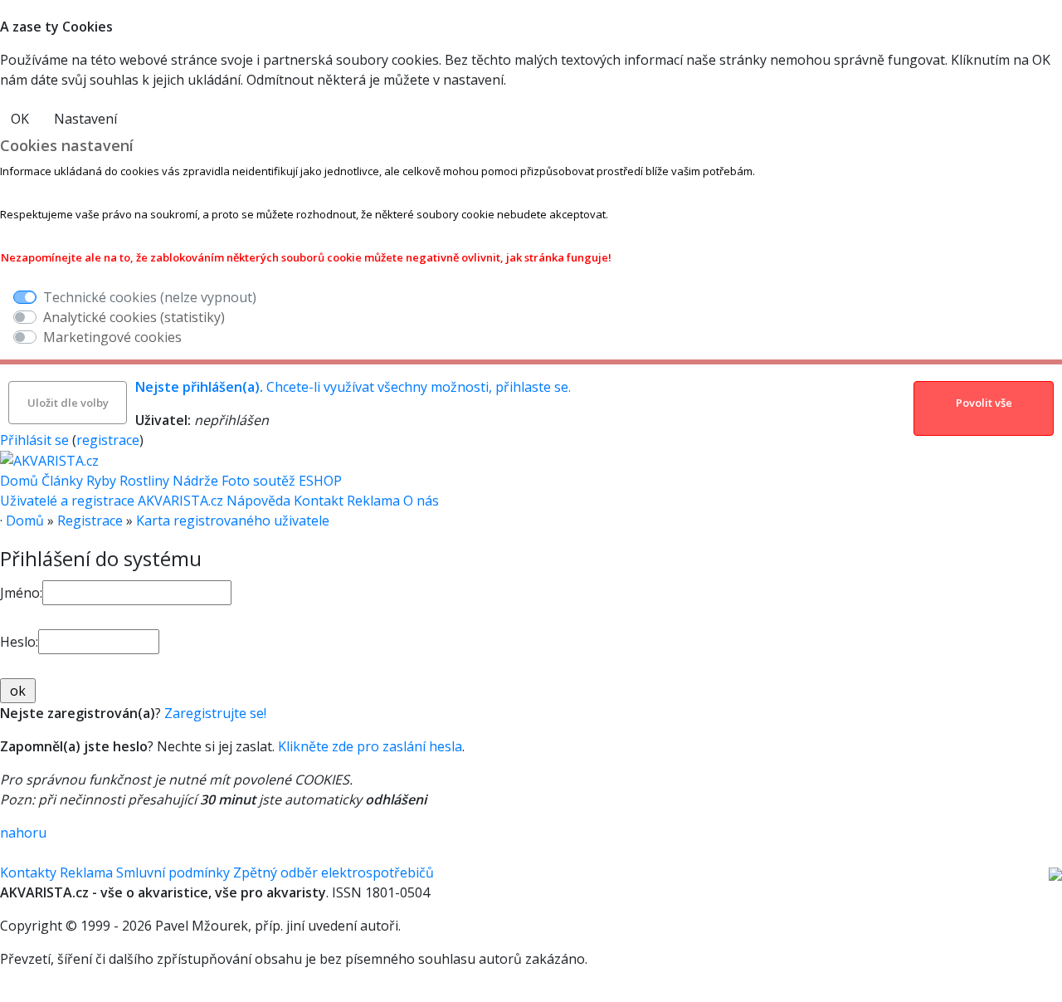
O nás (421, 500)
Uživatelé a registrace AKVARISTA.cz (113, 500)
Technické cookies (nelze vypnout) (149, 297)
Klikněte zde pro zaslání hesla (370, 746)
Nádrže (195, 481)
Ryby (101, 481)
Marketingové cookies (112, 337)
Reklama (375, 500)
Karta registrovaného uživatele (232, 520)
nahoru (23, 833)
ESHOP (320, 481)
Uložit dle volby (68, 402)
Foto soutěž (258, 481)
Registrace (90, 520)
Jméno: (21, 593)
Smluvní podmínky (173, 872)
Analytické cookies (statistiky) (134, 317)
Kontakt (320, 500)
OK (20, 119)
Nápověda (260, 500)
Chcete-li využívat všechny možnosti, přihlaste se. (353, 387)
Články (62, 481)
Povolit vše (984, 402)
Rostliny (144, 481)
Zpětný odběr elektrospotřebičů (333, 872)
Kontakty (28, 872)
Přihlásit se (34, 440)
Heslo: (19, 642)
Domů (19, 481)
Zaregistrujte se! (215, 713)
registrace (107, 440)
